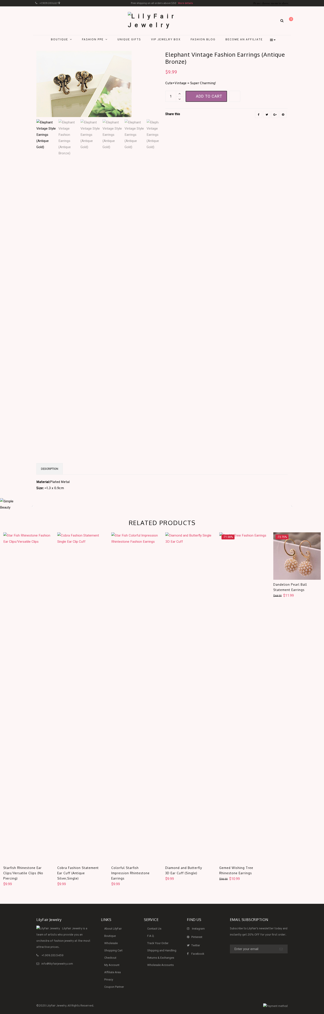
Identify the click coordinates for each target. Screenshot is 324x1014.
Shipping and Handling (161, 950)
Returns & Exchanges (160, 957)
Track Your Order (157, 943)
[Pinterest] (283, 114)
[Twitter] (266, 114)
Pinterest (196, 937)
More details (185, 3)
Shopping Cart (113, 950)
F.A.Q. (151, 936)
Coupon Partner (114, 986)
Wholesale (111, 943)
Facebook (197, 953)
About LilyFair (113, 928)
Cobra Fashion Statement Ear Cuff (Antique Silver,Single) (78, 873)
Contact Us (154, 928)
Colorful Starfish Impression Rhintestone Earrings (130, 873)
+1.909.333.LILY (48, 3)
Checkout (110, 957)
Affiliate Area (112, 972)
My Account (111, 965)
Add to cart (209, 96)
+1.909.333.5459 (52, 955)
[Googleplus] (274, 114)
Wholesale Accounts (160, 965)
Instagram (198, 928)
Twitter (195, 945)
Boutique (110, 936)
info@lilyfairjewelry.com (57, 964)
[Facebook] (258, 114)
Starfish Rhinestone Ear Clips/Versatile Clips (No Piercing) (23, 873)
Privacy (108, 979)
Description (49, 468)
